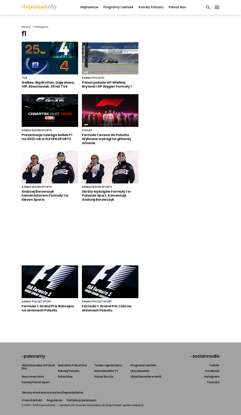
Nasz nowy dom (33, 377)
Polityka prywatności (81, 400)
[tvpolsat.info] (39, 10)
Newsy (26, 27)
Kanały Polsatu (151, 7)
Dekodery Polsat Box (72, 365)
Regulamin (54, 400)
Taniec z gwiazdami (108, 365)
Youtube (213, 382)
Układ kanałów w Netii (145, 377)
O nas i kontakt (32, 400)
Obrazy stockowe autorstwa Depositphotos (52, 393)
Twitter (214, 365)
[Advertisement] (80, 233)
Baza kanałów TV (106, 371)
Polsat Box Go (103, 377)
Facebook (212, 371)
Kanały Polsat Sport (36, 382)
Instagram (211, 377)
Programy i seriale (118, 7)
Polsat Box (177, 7)
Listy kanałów (139, 371)
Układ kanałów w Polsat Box (38, 366)
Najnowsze (89, 7)
